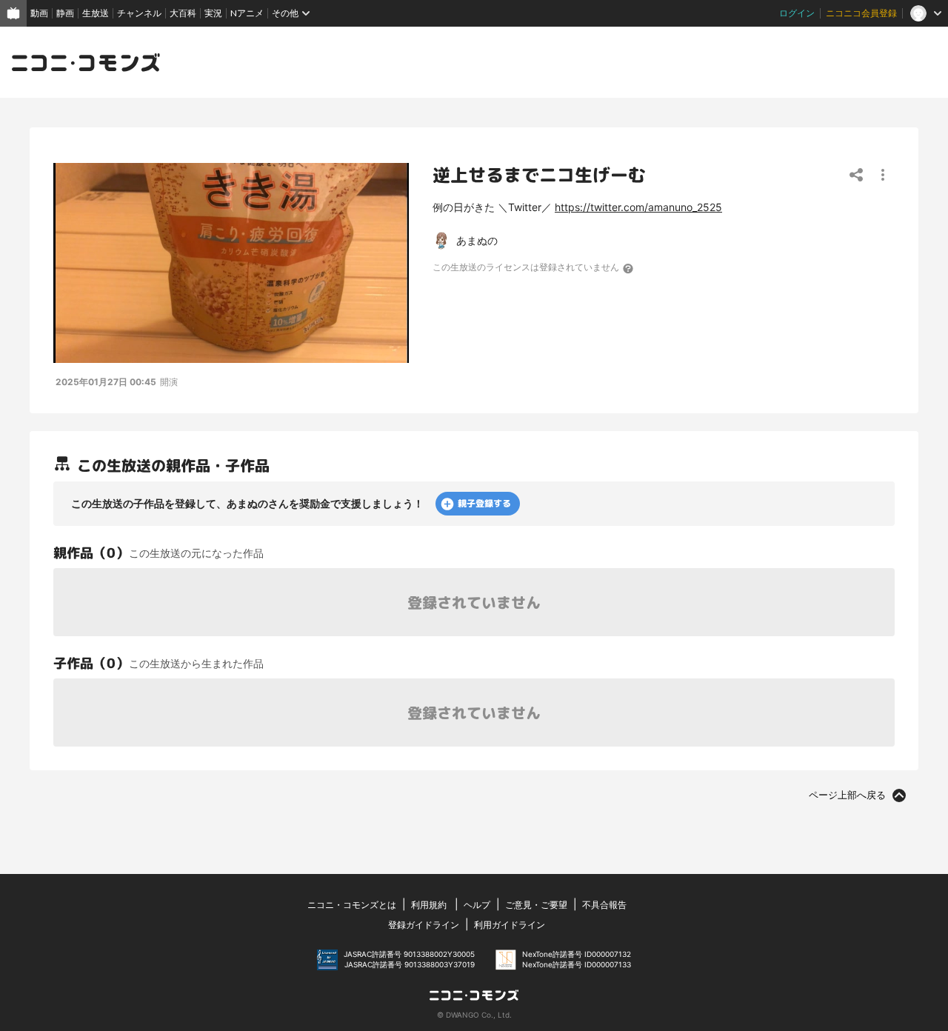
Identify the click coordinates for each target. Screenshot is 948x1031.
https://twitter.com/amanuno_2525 (638, 207)
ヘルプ (477, 904)
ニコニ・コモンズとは (351, 904)
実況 (213, 13)
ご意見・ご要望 (536, 904)
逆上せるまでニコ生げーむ (539, 174)
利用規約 (429, 904)
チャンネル (139, 13)
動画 (39, 13)
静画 (65, 13)
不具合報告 (604, 904)
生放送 (95, 13)
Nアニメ (247, 13)
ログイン (797, 13)
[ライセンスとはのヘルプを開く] (628, 268)
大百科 (183, 13)
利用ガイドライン (509, 924)
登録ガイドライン (423, 924)
